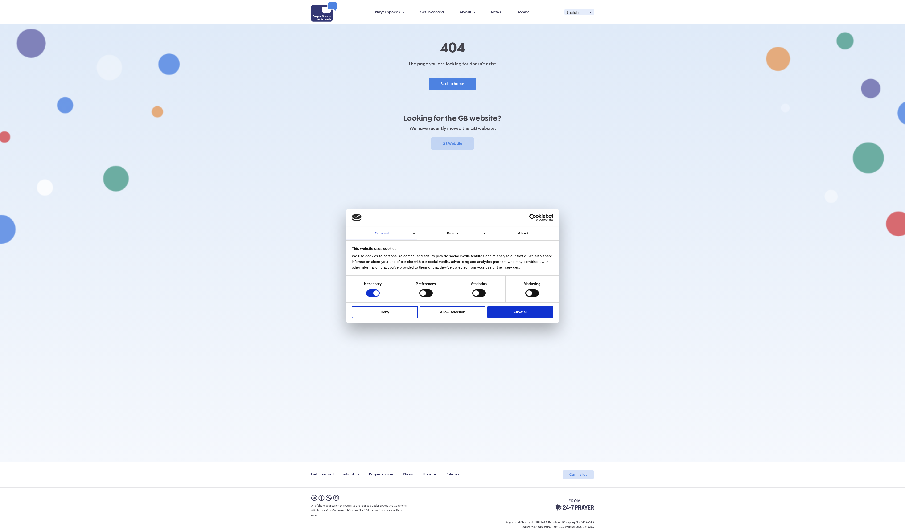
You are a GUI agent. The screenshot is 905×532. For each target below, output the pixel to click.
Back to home (452, 84)
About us (351, 474)
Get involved (432, 12)
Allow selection (452, 312)
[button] (579, 12)
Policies (452, 474)
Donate (523, 12)
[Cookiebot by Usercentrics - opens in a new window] (532, 217)
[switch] (426, 293)
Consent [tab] (382, 233)
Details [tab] (452, 233)
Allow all (520, 312)
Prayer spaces (381, 474)
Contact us (578, 474)
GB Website (452, 143)
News (496, 12)
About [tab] (523, 233)
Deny (385, 312)
